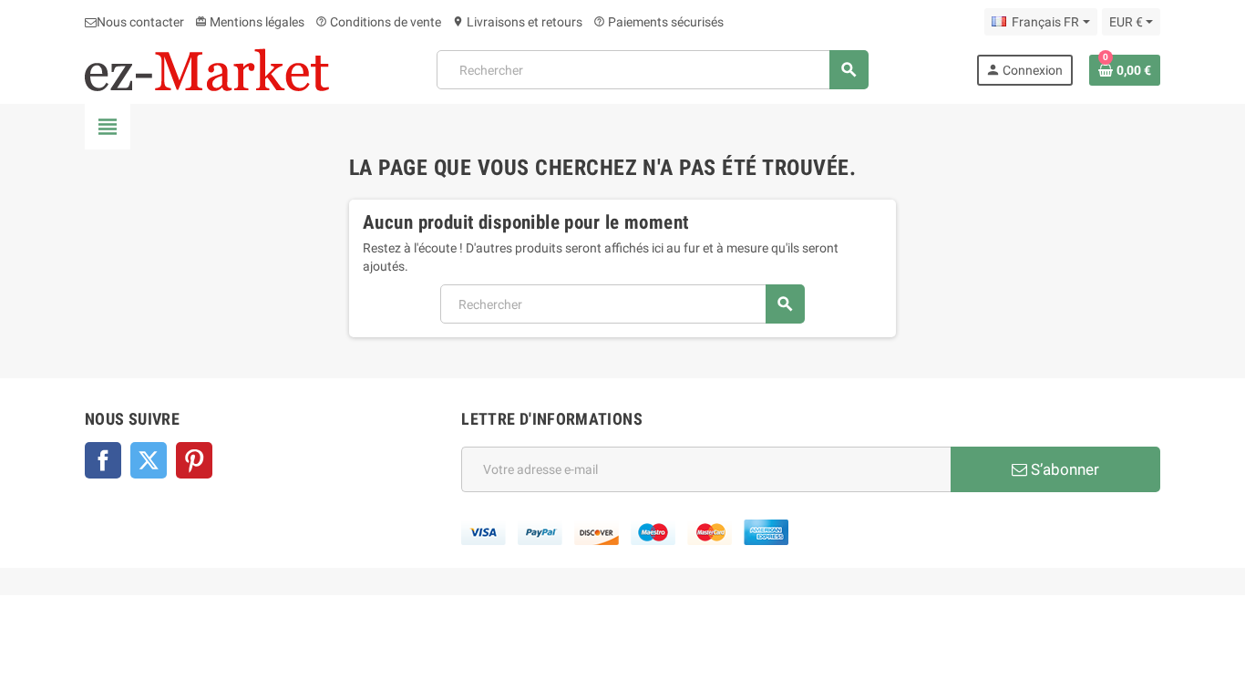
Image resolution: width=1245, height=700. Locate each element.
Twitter (148, 460)
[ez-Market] (207, 68)
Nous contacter (140, 22)
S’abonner (1063, 469)
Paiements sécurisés (658, 22)
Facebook (103, 460)
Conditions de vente (378, 22)
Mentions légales (249, 22)
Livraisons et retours (517, 22)
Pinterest (194, 460)
